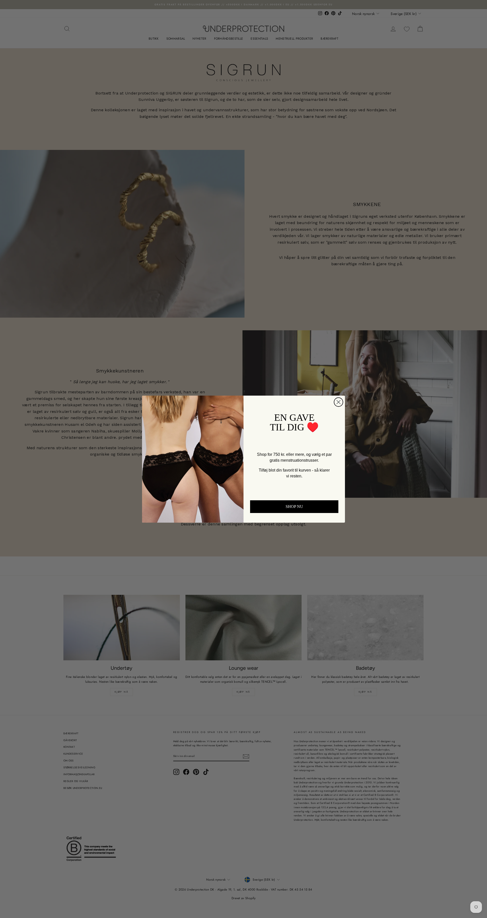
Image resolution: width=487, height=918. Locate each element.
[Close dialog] (338, 402)
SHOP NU (294, 506)
